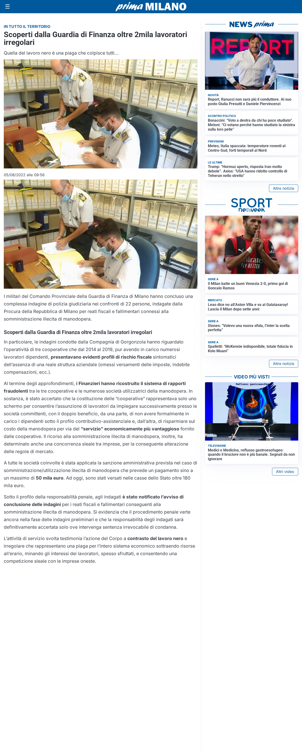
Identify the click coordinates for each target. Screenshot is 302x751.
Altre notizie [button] (283, 188)
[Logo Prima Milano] (151, 6)
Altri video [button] (285, 471)
